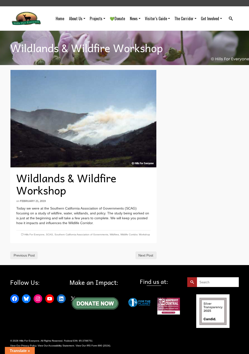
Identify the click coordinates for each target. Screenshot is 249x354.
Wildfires (114, 234)
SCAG (49, 234)
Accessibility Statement (61, 345)
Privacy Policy (28, 345)
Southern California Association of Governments (81, 234)
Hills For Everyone (34, 234)
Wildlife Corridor (128, 234)
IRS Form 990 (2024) (98, 345)
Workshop (144, 234)
